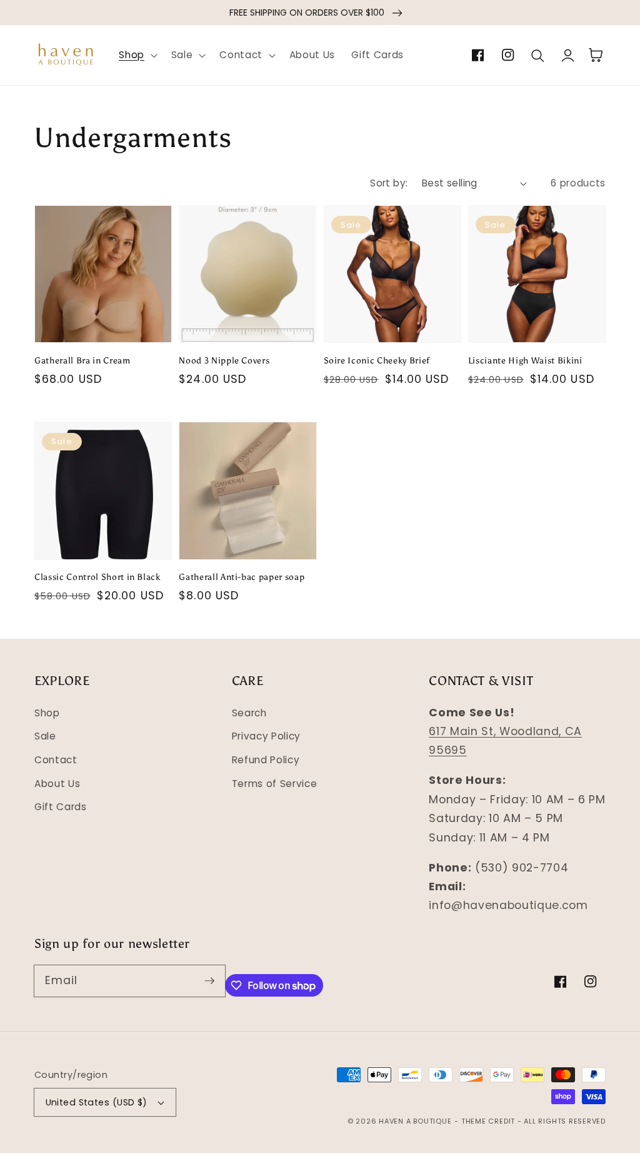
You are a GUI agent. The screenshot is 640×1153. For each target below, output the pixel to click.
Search (249, 712)
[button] (137, 55)
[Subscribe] (209, 980)
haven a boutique (415, 1121)
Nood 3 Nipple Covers (224, 360)
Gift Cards (60, 806)
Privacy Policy (266, 736)
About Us (57, 783)
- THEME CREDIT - (489, 1121)
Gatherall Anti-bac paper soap (241, 576)
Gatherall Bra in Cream (82, 360)
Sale (45, 736)
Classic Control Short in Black (97, 576)
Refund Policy (266, 759)
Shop (47, 712)
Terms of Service (275, 783)
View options (103, 314)
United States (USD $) (97, 1102)
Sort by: (389, 183)
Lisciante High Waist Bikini (525, 360)
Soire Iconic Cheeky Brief (377, 360)
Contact (56, 759)
